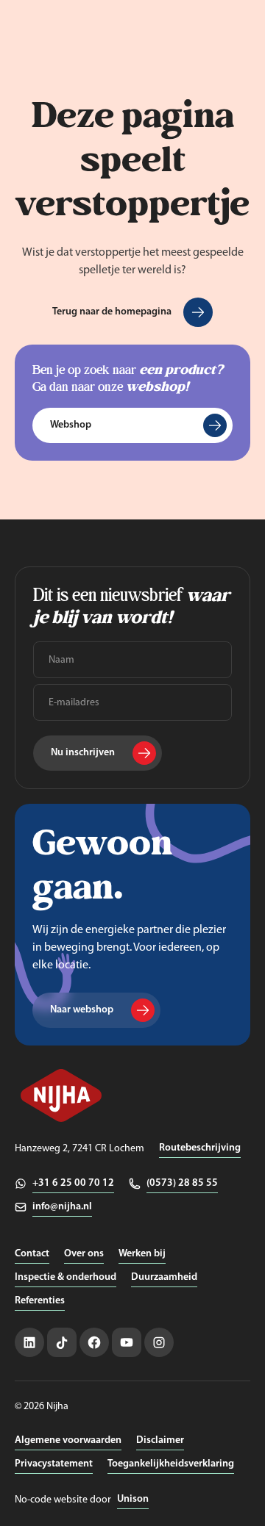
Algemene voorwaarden (68, 1440)
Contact (32, 1253)
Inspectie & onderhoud (65, 1277)
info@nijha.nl (62, 1206)
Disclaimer (160, 1440)
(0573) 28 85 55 (182, 1183)
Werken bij (142, 1253)
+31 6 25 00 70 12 (73, 1183)
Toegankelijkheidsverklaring (170, 1463)
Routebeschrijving (200, 1148)
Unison (133, 1499)
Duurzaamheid (164, 1277)
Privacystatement (54, 1463)
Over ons (84, 1253)
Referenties (40, 1300)
